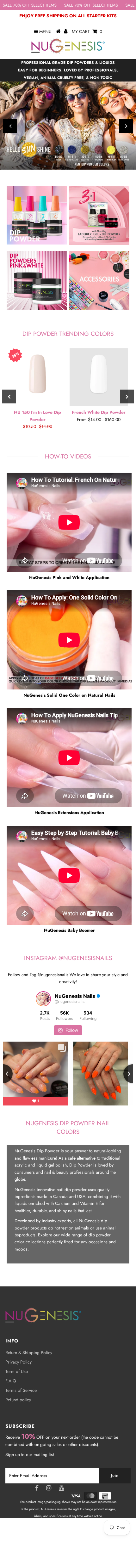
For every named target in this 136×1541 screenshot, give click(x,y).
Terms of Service (21, 1390)
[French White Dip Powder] (99, 377)
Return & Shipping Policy (28, 1352)
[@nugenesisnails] (43, 999)
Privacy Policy (18, 1362)
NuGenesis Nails (76, 1530)
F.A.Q (10, 1381)
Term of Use (16, 1371)
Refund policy (18, 1400)
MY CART (87, 31)
